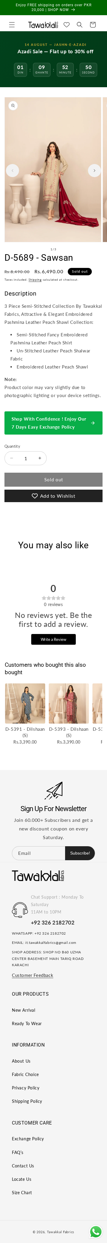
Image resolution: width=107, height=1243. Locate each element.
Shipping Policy (27, 1101)
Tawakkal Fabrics (60, 1232)
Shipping (35, 279)
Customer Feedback (32, 975)
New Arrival (23, 1010)
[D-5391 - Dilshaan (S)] (25, 703)
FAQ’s (17, 1152)
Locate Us (21, 1179)
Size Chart (22, 1192)
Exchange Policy (28, 1138)
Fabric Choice (25, 1074)
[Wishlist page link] (67, 25)
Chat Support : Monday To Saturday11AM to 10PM (57, 904)
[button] (11, 24)
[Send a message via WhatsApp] (96, 1232)
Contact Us (23, 1165)
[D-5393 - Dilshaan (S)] (69, 703)
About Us (21, 1061)
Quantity (12, 446)
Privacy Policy (25, 1087)
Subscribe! (80, 853)
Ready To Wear (27, 1023)
